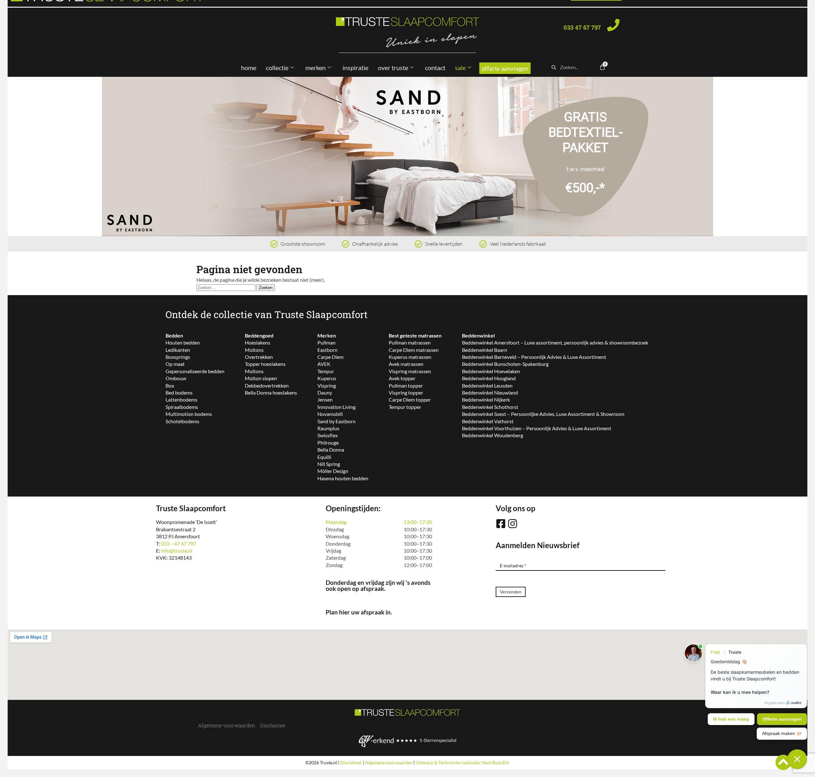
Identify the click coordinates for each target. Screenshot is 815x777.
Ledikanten (178, 350)
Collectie (277, 67)
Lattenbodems (181, 399)
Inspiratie (355, 67)
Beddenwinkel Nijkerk (486, 399)
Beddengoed (259, 335)
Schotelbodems (182, 421)
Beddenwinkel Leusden (487, 385)
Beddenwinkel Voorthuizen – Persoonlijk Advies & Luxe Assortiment (536, 428)
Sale (460, 67)
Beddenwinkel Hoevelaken (491, 371)
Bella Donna (330, 450)
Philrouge (328, 442)
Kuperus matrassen (410, 357)
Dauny (324, 392)
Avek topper (402, 378)
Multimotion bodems (189, 414)
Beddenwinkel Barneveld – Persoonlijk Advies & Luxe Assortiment (534, 357)
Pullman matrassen (410, 342)
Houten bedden (183, 342)
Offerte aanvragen (505, 68)
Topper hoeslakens (265, 364)
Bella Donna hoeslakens (271, 392)
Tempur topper (405, 407)
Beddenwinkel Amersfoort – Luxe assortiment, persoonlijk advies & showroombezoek (555, 342)
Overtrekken (259, 357)
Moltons (254, 350)
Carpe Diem (330, 357)
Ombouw (176, 378)
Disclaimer (273, 725)
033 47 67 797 (582, 27)
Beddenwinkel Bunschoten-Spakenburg (505, 364)
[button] (17, 156)
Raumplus (328, 428)
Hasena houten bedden (342, 478)
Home (248, 67)
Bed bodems (179, 392)
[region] (407, 156)
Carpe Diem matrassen (414, 350)
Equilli (324, 457)
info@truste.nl (176, 551)
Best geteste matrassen (415, 335)
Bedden (174, 335)
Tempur (325, 371)
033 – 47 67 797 (178, 544)
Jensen (325, 399)
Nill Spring (328, 464)
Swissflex (327, 435)
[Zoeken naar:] (226, 287)
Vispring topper (406, 392)
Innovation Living (336, 407)
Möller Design (332, 471)
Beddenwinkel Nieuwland (490, 392)
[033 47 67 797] (613, 25)
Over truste (393, 67)
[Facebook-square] (501, 524)
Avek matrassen (406, 364)
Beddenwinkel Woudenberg (492, 435)
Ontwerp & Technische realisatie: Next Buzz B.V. (462, 762)
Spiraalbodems (182, 407)
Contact (435, 67)
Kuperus (326, 378)
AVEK (323, 364)
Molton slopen (261, 378)
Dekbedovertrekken (267, 385)
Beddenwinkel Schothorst (490, 407)
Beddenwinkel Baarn (484, 350)
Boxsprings (178, 357)
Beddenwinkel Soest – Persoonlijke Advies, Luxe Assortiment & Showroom (543, 414)
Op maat (175, 364)
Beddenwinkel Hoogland (489, 378)
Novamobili (330, 414)
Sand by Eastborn (336, 421)
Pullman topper (406, 385)
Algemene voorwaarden (226, 725)
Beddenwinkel (478, 335)
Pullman (326, 342)
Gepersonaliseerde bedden (195, 371)
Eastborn (327, 350)
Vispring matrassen (410, 371)
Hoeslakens (257, 342)
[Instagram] (512, 524)
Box (170, 385)
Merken (315, 67)
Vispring (326, 385)
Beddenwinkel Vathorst (488, 421)
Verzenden (510, 591)
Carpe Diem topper (410, 399)
